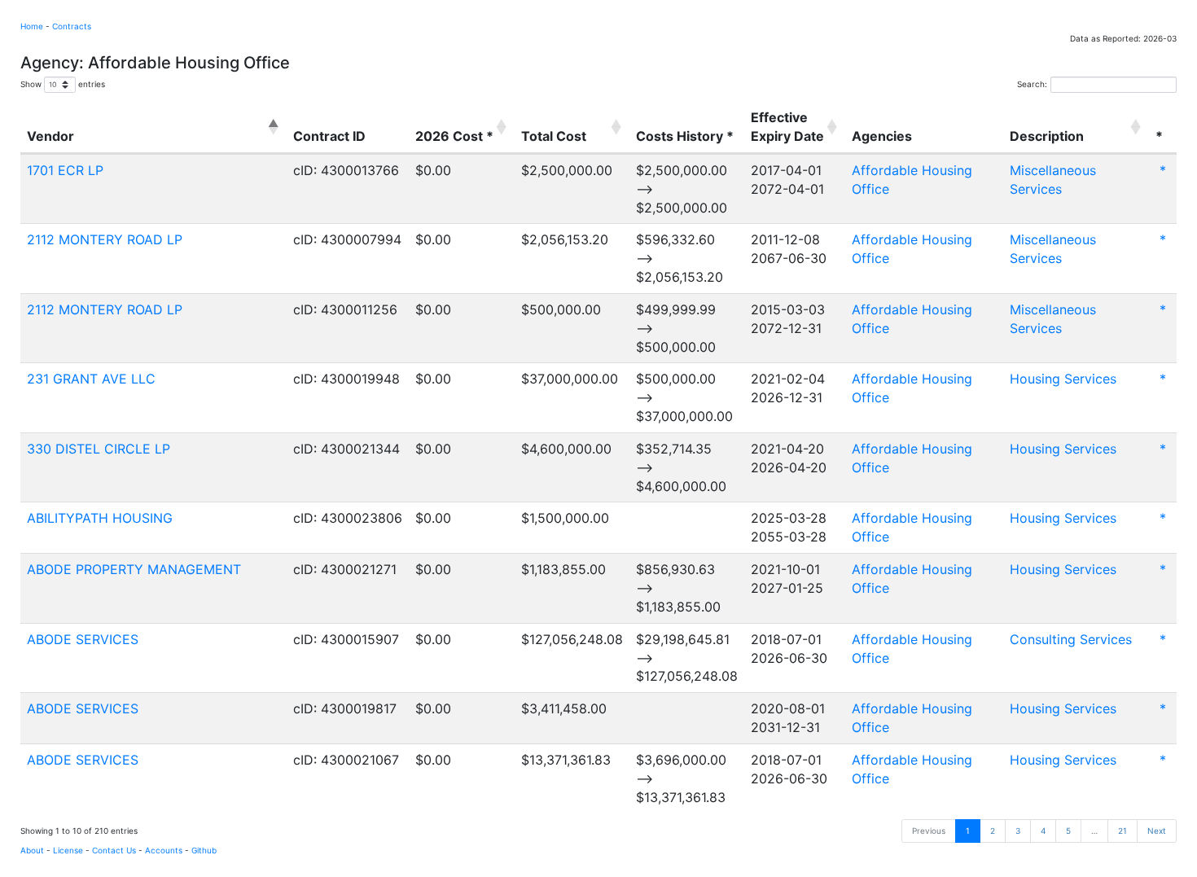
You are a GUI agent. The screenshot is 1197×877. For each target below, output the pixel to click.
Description (1047, 136)
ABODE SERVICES (82, 639)
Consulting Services (1071, 639)
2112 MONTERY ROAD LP (104, 239)
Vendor (50, 136)
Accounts (163, 850)
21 (1122, 830)
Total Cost (553, 136)
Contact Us (114, 850)
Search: (1032, 84)
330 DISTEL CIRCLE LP (98, 449)
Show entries (62, 84)
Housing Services (1063, 379)
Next (1156, 830)
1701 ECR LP (65, 170)
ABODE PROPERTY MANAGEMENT (134, 569)
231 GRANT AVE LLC (91, 379)
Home (31, 26)
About (32, 850)
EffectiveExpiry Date (787, 126)
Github (204, 850)
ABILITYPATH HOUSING (100, 518)
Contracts (71, 26)
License (68, 850)
